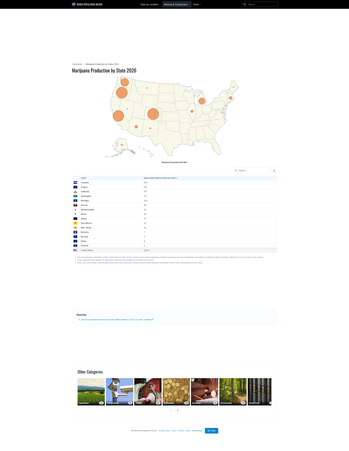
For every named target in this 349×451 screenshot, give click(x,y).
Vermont (84, 245)
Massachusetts (87, 209)
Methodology (197, 431)
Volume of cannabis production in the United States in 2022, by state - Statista (116, 319)
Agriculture (77, 64)
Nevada (84, 236)
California (85, 191)
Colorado (85, 182)
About (188, 431)
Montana (85, 232)
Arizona (84, 205)
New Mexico (86, 223)
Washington (86, 196)
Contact (181, 431)
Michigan (85, 200)
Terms (174, 431)
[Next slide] (177, 410)
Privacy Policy (164, 431)
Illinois (83, 214)
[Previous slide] (171, 410)
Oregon (84, 187)
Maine (83, 241)
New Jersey (86, 227)
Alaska (84, 218)
